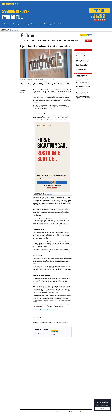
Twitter (81, 411)
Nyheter (28, 40)
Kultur (72, 40)
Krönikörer (58, 40)
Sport (76, 40)
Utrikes (39, 40)
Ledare (48, 40)
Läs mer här (106, 405)
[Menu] (21, 40)
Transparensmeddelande (15, 30)
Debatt (53, 40)
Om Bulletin (70, 411)
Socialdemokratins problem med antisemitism (48, 309)
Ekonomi (44, 40)
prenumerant (46, 333)
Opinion (64, 40)
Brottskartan (88, 40)
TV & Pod (34, 40)
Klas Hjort (22, 92)
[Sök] (24, 40)
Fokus (68, 40)
